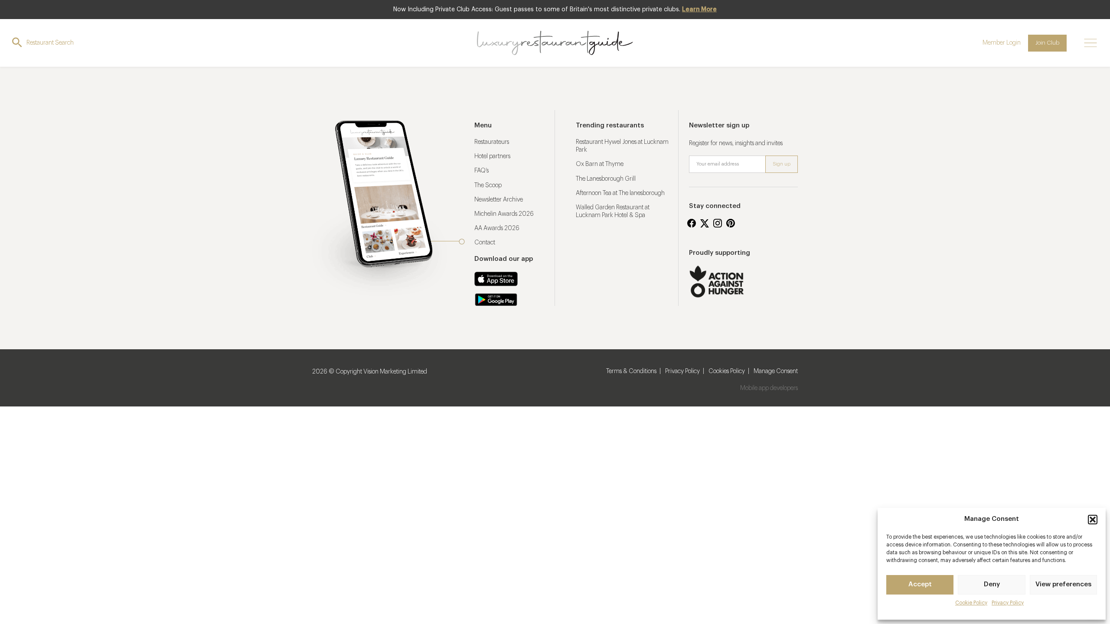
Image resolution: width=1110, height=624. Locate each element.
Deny (992, 584)
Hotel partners (492, 156)
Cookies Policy (726, 371)
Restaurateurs (491, 142)
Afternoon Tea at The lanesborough (620, 193)
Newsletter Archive (498, 200)
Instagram (717, 223)
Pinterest (730, 223)
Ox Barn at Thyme (600, 164)
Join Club (1047, 43)
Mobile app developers (769, 388)
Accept (920, 584)
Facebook (691, 223)
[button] (1092, 519)
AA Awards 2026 (496, 228)
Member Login (1002, 43)
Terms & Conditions (631, 371)
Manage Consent (776, 371)
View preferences (1063, 584)
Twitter (704, 223)
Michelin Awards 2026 (504, 214)
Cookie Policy (971, 602)
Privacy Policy (1008, 602)
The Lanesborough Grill (606, 179)
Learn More (699, 9)
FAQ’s (481, 171)
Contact (484, 243)
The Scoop (488, 185)
